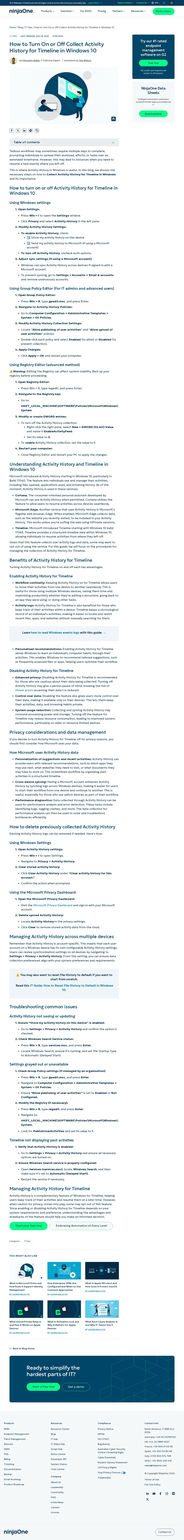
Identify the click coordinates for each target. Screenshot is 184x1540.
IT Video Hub (58, 1444)
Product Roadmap (14, 1484)
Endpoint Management (16, 1434)
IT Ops (28, 27)
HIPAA (101, 1434)
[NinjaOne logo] (21, 11)
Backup (8, 1474)
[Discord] (173, 1494)
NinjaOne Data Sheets (153, 90)
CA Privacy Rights (107, 1467)
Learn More (93, 3)
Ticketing (9, 1464)
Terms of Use (152, 1479)
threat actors (24, 690)
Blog (20, 27)
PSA (6, 1454)
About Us (56, 1482)
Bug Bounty (104, 1444)
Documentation (12, 1469)
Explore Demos (125, 3)
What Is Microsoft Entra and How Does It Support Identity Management (26, 1286)
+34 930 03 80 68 (162, 1451)
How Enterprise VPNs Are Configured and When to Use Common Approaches (64, 1286)
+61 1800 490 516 (162, 1460)
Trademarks (104, 1477)
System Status (59, 1464)
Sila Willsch (85, 60)
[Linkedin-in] (147, 1494)
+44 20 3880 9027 (159, 1441)
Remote (8, 1444)
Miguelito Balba (31, 60)
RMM (6, 1429)
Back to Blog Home (24, 1348)
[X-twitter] (147, 1499)
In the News (57, 1502)
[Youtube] (154, 1494)
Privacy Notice (105, 1429)
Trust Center (58, 1469)
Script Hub (56, 1449)
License (55, 1512)
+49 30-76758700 (166, 1437)
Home (12, 27)
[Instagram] (167, 1494)
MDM (7, 1449)
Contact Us (141, 3)
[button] (11, 130)
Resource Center (60, 1429)
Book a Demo (163, 11)
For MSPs (86, 11)
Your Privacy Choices (109, 1472)
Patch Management (15, 1439)
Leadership (57, 1487)
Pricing (102, 11)
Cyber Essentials (107, 1457)
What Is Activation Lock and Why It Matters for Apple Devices (63, 1325)
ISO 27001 (103, 1439)
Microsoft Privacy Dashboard (52, 905)
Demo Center (58, 1454)
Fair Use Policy (152, 1484)
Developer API (58, 1459)
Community (57, 1492)
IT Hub (54, 1439)
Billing (7, 1459)
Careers (55, 1507)
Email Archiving (12, 1479)
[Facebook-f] (160, 1494)
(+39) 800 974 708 (160, 1455)
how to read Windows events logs (55, 632)
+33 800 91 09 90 (163, 1446)
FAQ (53, 1497)
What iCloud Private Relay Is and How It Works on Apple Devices (25, 1325)
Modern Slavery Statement (113, 1462)
